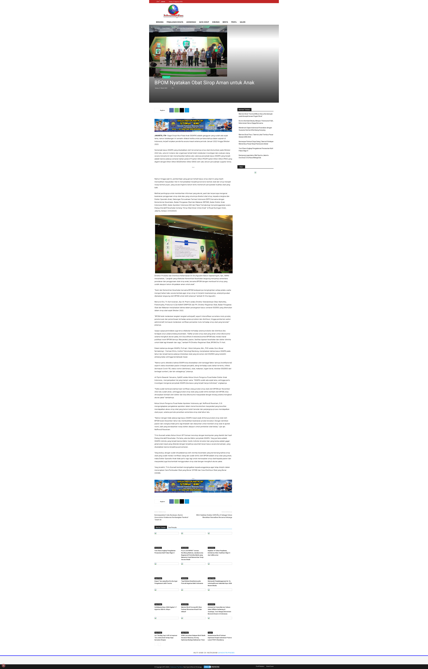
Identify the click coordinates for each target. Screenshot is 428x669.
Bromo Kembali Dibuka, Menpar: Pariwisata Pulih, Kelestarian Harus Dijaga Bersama (256, 122)
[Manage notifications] (3, 665)
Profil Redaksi (260, 666)
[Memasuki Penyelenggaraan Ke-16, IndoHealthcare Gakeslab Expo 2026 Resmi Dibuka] (220, 571)
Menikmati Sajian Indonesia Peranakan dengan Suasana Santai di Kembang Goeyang (255, 129)
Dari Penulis (172, 527)
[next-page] (159, 644)
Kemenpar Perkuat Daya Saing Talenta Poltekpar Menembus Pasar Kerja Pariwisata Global (256, 143)
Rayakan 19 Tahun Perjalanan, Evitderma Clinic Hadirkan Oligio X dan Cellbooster (219, 553)
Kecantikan (158, 548)
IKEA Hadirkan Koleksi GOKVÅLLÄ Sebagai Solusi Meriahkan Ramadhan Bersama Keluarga (214, 516)
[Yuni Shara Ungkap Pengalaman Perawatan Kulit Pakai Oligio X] (166, 540)
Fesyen (210, 632)
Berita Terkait (161, 527)
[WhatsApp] (176, 110)
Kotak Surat (270, 666)
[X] (272, 1)
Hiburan (215, 22)
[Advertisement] (233, 11)
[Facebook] (264, 1)
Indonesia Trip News (176, 667)
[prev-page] (155, 644)
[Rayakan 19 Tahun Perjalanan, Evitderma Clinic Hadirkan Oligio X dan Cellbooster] (220, 540)
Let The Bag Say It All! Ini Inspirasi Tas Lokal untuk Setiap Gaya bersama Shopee (165, 638)
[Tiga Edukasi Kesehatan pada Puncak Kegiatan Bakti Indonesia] (193, 571)
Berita (225, 22)
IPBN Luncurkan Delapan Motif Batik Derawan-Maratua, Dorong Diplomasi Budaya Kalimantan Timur (193, 638)
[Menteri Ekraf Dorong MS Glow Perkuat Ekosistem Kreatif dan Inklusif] (193, 597)
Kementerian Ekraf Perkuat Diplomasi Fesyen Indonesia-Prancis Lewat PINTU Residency (220, 638)
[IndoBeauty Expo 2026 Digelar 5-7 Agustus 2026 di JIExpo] (166, 597)
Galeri (242, 22)
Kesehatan (166, 77)
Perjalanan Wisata (175, 22)
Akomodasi (191, 22)
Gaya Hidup (204, 22)
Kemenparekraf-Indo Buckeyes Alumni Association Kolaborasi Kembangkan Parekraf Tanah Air (171, 517)
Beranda (160, 22)
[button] (271, 22)
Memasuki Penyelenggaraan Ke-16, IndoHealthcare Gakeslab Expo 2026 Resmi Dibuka (220, 583)
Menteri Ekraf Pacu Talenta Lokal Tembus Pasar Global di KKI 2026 (256, 136)
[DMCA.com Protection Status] (211, 667)
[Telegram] (187, 110)
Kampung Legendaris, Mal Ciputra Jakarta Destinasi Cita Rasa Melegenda (254, 156)
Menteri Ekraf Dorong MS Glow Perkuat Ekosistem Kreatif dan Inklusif (191, 609)
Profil (234, 22)
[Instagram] (268, 1)
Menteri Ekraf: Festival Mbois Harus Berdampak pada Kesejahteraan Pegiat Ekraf (256, 115)
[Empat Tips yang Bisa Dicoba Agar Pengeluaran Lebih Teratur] (166, 571)
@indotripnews (226, 653)
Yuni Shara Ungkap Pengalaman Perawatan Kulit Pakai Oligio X (256, 150)
